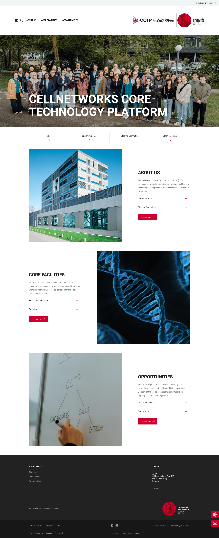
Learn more (146, 217)
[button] (48, 466)
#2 (141, 533)
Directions (156, 488)
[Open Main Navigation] (17, 20)
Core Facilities (49, 20)
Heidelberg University (204, 3)
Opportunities (70, 20)
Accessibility (60, 533)
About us (31, 20)
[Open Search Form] (22, 20)
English (57, 526)
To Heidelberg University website (43, 509)
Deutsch (49, 526)
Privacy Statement (36, 533)
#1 (133, 533)
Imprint (49, 533)
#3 (143, 533)
